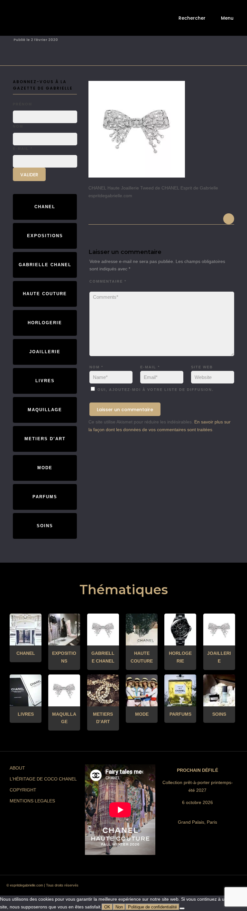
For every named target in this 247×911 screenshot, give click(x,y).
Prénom (22, 104)
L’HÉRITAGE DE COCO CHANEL (43, 778)
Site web (202, 367)
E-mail (150, 367)
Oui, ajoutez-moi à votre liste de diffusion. (155, 390)
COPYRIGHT (23, 789)
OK (107, 907)
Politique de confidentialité (152, 907)
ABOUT (17, 767)
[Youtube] (206, 887)
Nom (96, 367)
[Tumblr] (195, 887)
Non (119, 907)
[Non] (182, 908)
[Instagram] (172, 887)
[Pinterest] (183, 887)
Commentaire (107, 281)
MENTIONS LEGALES (32, 800)
